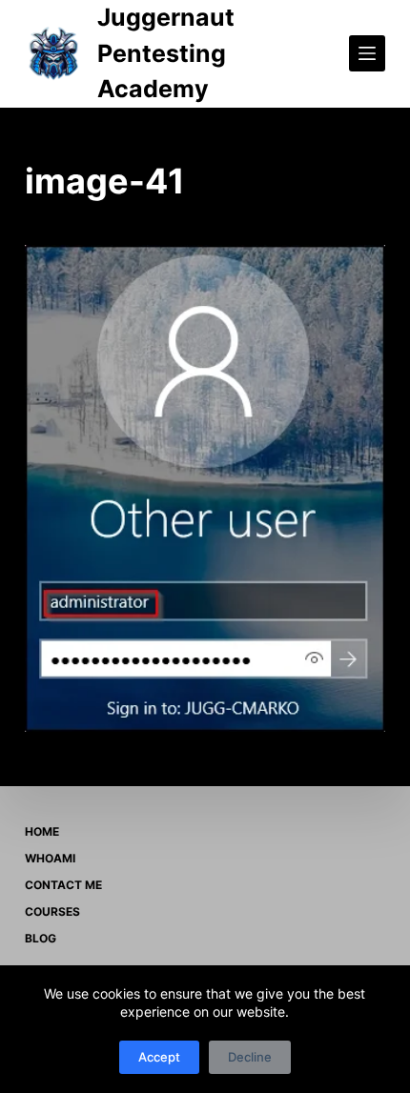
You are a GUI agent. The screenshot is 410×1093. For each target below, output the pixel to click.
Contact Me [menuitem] (63, 885)
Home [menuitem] (42, 831)
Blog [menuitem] (40, 938)
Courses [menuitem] (52, 911)
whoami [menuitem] (50, 858)
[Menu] (367, 53)
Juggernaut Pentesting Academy (166, 53)
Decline (250, 1056)
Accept (159, 1056)
